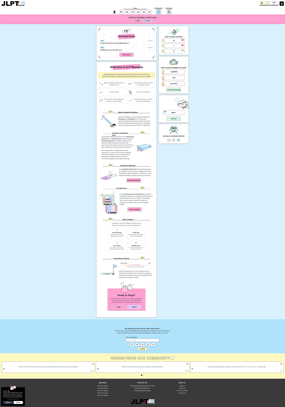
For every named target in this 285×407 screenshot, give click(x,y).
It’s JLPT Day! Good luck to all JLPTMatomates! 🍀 (114, 43)
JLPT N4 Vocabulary (102, 388)
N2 (148, 344)
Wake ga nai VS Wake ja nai (142, 388)
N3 (142, 344)
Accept (18, 402)
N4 (137, 344)
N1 (153, 344)
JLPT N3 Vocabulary (102, 390)
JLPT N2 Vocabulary (102, 393)
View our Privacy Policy (13, 399)
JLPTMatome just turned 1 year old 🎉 (111, 50)
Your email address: (132, 337)
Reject (8, 402)
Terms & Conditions (182, 390)
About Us (182, 386)
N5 (132, 344)
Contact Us (182, 388)
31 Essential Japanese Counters (142, 390)
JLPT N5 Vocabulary (102, 386)
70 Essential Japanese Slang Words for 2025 (142, 386)
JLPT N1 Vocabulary (102, 395)
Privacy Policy (182, 393)
